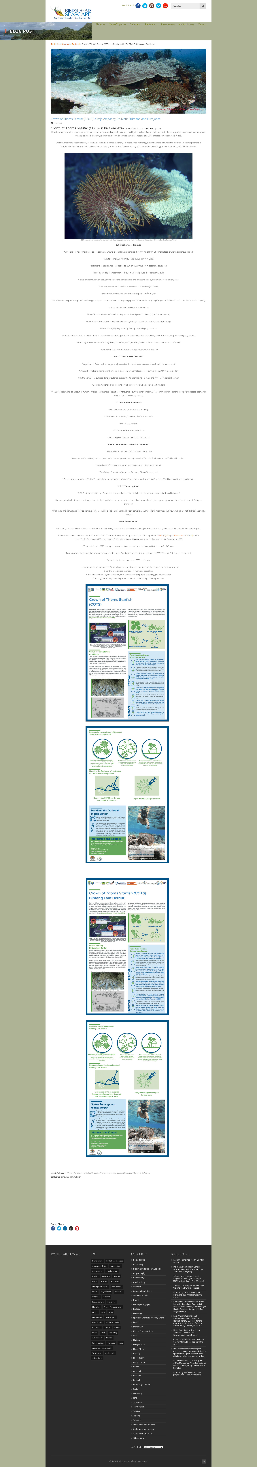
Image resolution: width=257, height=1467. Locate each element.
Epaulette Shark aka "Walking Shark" (149, 1317)
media (136, 1335)
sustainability (97, 1338)
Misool (94, 1312)
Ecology (136, 1309)
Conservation (97, 1271)
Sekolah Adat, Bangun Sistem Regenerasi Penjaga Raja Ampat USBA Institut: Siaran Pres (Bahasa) (188, 1278)
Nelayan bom (139, 1344)
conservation (115, 1266)
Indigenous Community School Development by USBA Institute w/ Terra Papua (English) (188, 1269)
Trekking (137, 1420)
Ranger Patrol (139, 1362)
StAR (135, 1398)
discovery (106, 1276)
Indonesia (118, 1292)
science (107, 1327)
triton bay (111, 1343)
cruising (95, 1276)
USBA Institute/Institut (142, 1433)
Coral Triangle (112, 1271)
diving (94, 1281)
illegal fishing (106, 1292)
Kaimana (106, 1297)
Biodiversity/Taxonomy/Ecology (147, 1269)
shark (103, 1332)
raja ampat (96, 1327)
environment (117, 1286)
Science (117, 1327)
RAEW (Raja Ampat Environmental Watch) (175, 535)
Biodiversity (138, 1264)
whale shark (109, 1353)
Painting (136, 1353)
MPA (103, 1312)
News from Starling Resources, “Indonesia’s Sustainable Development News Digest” (186, 1332)
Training (136, 1415)
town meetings (97, 1343)
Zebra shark (97, 1358)
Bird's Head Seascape (60, 44)
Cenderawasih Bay (99, 1266)
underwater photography (102, 1348)
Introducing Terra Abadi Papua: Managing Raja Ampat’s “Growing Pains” (187, 1294)
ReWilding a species (141, 1384)
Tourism (136, 1411)
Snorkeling (137, 1393)
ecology (104, 1281)
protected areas (112, 1322)
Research (137, 1375)
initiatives (95, 1297)
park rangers (110, 1317)
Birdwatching (138, 1277)
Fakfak (94, 1292)
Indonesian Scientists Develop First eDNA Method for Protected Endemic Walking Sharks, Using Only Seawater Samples (189, 1364)
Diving (136, 1300)
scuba (94, 1332)
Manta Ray (96, 1307)
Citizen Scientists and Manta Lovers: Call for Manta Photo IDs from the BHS (189, 1342)
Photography (138, 1358)
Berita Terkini (97, 1261)
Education (137, 1313)
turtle (121, 1343)
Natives (136, 1340)
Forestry (136, 1322)
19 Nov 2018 (58, 123)
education (115, 1281)
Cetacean (137, 1286)
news (111, 1312)
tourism (109, 1338)
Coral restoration (140, 1295)
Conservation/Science (142, 1291)
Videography (138, 1438)
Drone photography (141, 1304)
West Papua (96, 1353)
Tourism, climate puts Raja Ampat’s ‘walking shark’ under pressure (188, 1286)
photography (97, 1322)
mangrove (111, 1302)
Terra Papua (138, 1406)
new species (97, 1317)
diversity (117, 1276)
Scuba (135, 1389)
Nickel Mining (139, 1349)
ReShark (136, 1380)
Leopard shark (97, 1302)
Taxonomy (138, 1402)
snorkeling (113, 1332)
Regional (76, 44)
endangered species (100, 1286)
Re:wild (136, 1366)
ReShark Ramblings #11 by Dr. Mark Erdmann (188, 1261)
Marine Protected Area (112, 1307)
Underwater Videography (144, 1429)
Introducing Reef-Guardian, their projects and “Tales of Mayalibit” (187, 1373)
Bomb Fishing (139, 1282)
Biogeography (139, 1273)
